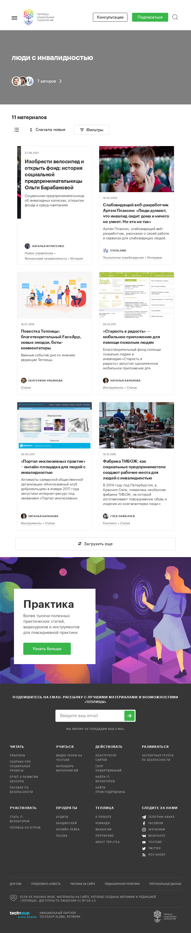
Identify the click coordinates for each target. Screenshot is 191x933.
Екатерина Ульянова (45, 380)
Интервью (154, 258)
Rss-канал (157, 854)
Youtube (155, 842)
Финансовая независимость (46, 259)
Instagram (156, 829)
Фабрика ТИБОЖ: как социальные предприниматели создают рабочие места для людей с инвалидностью (134, 469)
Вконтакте (156, 836)
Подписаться (150, 17)
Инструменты (113, 388)
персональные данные (165, 884)
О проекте (104, 817)
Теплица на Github (25, 827)
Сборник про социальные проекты (20, 766)
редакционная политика (122, 884)
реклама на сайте (82, 884)
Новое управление (39, 253)
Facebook (156, 823)
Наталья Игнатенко (48, 245)
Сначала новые (50, 129)
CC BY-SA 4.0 (87, 901)
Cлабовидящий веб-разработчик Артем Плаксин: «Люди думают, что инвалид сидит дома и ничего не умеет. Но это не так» (136, 213)
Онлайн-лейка (68, 829)
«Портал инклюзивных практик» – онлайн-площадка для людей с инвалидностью (53, 466)
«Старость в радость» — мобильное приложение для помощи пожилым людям (131, 336)
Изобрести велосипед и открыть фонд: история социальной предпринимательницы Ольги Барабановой (54, 174)
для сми (15, 884)
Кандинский (66, 823)
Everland (118, 250)
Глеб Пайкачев (122, 516)
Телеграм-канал (161, 817)
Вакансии (104, 829)
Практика (17, 755)
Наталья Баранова (125, 380)
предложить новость (46, 884)
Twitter (154, 848)
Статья (26, 388)
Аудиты (62, 817)
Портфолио (105, 836)
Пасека (62, 836)
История (76, 259)
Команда (103, 823)
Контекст (110, 523)
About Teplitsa (108, 842)
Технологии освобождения (123, 258)
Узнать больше (47, 648)
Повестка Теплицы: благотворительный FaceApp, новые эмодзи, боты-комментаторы (51, 339)
